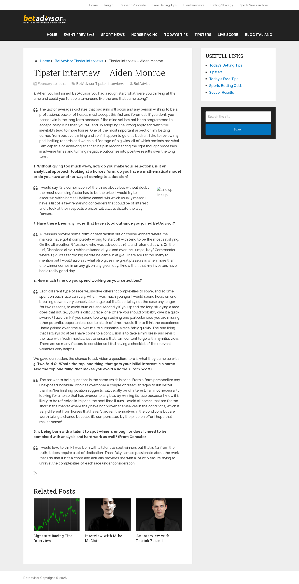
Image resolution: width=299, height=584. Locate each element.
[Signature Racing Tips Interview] (56, 514)
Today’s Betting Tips (225, 65)
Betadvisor (31, 578)
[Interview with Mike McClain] (108, 514)
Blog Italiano (258, 35)
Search (238, 129)
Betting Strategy (222, 5)
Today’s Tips (176, 35)
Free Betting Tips (164, 5)
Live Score (228, 35)
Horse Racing (144, 35)
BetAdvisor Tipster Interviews (79, 61)
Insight (108, 5)
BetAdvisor (143, 84)
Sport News (113, 35)
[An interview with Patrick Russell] (159, 514)
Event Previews (193, 5)
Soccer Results (221, 92)
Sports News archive (254, 5)
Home (93, 5)
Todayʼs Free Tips (223, 79)
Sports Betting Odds (226, 86)
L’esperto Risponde (133, 5)
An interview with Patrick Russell (152, 538)
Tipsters (202, 35)
